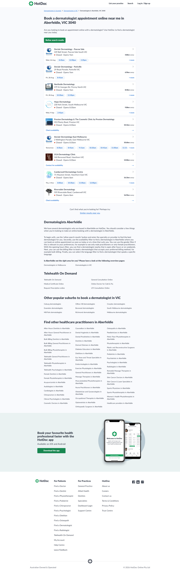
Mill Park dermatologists (53, 312)
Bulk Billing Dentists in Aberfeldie (56, 339)
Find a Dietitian (60, 516)
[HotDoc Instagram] (142, 482)
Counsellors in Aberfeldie (84, 328)
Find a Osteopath (61, 521)
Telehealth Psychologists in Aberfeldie (58, 370)
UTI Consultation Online (100, 288)
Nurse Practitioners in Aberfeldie (87, 387)
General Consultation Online (102, 280)
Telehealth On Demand (52, 280)
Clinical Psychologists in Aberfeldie (57, 399)
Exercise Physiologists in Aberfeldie (88, 368)
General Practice (85, 486)
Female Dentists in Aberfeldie (55, 374)
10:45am (103, 148)
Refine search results (55, 40)
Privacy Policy (108, 506)
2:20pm (84, 60)
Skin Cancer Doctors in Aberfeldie (119, 377)
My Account (59, 540)
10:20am (92, 148)
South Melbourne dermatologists (119, 308)
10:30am (60, 95)
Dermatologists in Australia (52, 11)
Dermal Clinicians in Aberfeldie (86, 345)
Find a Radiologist (61, 530)
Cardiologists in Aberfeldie (53, 391)
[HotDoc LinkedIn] (138, 482)
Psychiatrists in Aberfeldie (116, 358)
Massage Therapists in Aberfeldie (87, 377)
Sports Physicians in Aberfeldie (118, 388)
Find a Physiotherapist (63, 496)
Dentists (81, 496)
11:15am (125, 148)
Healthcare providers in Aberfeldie (120, 403)
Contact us (106, 496)
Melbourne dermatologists (117, 312)
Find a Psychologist (62, 511)
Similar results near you (90, 213)
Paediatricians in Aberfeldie (117, 333)
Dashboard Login (85, 506)
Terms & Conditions (110, 501)
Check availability (52, 130)
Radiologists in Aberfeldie (116, 367)
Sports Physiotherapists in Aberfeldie (121, 392)
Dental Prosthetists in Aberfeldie (87, 337)
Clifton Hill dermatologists (85, 304)
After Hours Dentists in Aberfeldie (57, 328)
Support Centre (84, 511)
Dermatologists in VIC (71, 11)
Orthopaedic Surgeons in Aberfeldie (88, 407)
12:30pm (71, 95)
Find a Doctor (60, 486)
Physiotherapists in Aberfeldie (118, 343)
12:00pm (72, 60)
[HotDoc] (38, 3)
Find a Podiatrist (61, 501)
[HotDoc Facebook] (133, 482)
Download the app (51, 451)
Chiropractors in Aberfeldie (54, 395)
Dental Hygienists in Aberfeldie (87, 333)
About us (106, 486)
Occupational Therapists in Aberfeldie (89, 398)
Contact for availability (54, 165)
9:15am (82, 148)
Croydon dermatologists (116, 304)
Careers (105, 491)
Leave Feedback (60, 550)
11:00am (114, 148)
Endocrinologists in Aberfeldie (86, 364)
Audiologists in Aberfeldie (53, 386)
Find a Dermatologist (63, 525)
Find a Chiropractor (62, 506)
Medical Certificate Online (54, 284)
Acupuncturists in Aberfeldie (54, 382)
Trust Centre (107, 511)
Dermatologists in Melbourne (55, 265)
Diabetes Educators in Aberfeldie (87, 349)
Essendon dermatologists (53, 308)
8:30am (60, 148)
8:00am (60, 183)
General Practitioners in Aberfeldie (88, 373)
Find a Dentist (60, 491)
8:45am (60, 78)
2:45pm (60, 113)
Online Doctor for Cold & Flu (102, 284)
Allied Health (83, 491)
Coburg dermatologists (52, 304)
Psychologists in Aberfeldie (117, 362)
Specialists (82, 501)
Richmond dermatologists (85, 312)
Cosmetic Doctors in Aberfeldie (56, 403)
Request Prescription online (54, 288)
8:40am (62, 60)
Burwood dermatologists (84, 308)
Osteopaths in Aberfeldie (116, 328)
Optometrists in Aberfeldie (85, 402)
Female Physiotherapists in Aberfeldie (58, 378)
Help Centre (59, 545)
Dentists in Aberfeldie (83, 341)
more (131, 60)
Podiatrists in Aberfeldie (116, 354)
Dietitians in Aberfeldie (84, 353)
